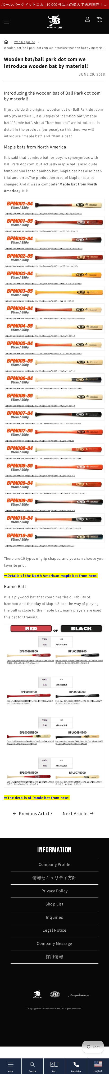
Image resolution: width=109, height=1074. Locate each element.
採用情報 (54, 956)
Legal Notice (54, 930)
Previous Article (35, 813)
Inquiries (54, 917)
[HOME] (6, 42)
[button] (6, 21)
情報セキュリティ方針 (54, 877)
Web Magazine (24, 42)
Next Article (75, 813)
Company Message (54, 943)
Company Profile (54, 864)
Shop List (54, 904)
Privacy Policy (54, 891)
